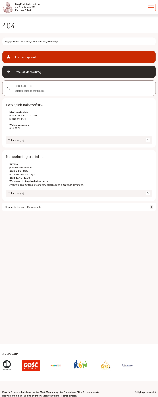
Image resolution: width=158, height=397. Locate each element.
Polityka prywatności (145, 392)
